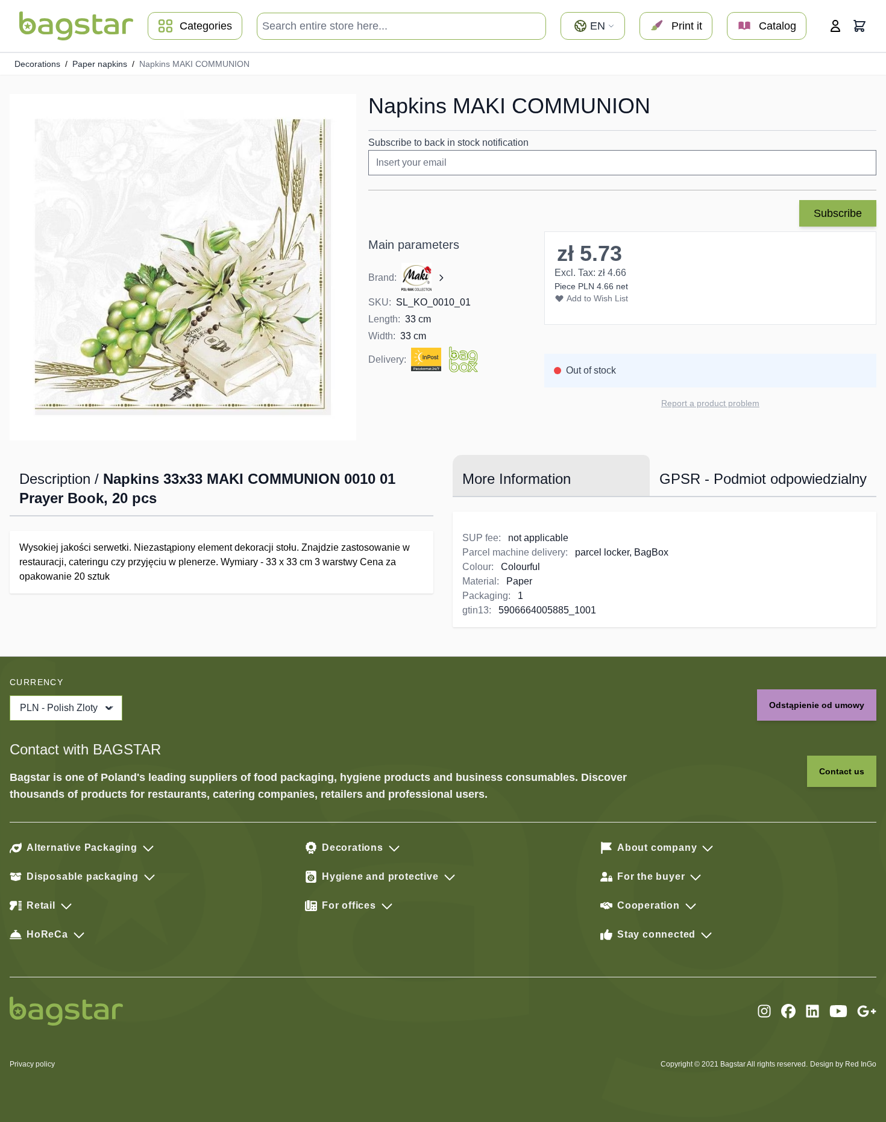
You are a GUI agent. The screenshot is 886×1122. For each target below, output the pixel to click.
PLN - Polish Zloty (59, 708)
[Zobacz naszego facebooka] (788, 1011)
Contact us (841, 771)
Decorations (37, 64)
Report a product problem (710, 403)
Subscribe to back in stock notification (448, 142)
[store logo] (76, 25)
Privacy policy (32, 1064)
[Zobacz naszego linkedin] (812, 1011)
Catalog (777, 26)
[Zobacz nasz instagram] (764, 1011)
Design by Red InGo (843, 1064)
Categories (206, 26)
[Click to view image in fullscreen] (183, 267)
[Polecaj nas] (866, 1011)
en (597, 26)
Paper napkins (99, 64)
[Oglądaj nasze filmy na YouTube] (838, 1011)
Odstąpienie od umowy (816, 705)
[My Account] (835, 26)
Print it (686, 26)
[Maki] (423, 278)
